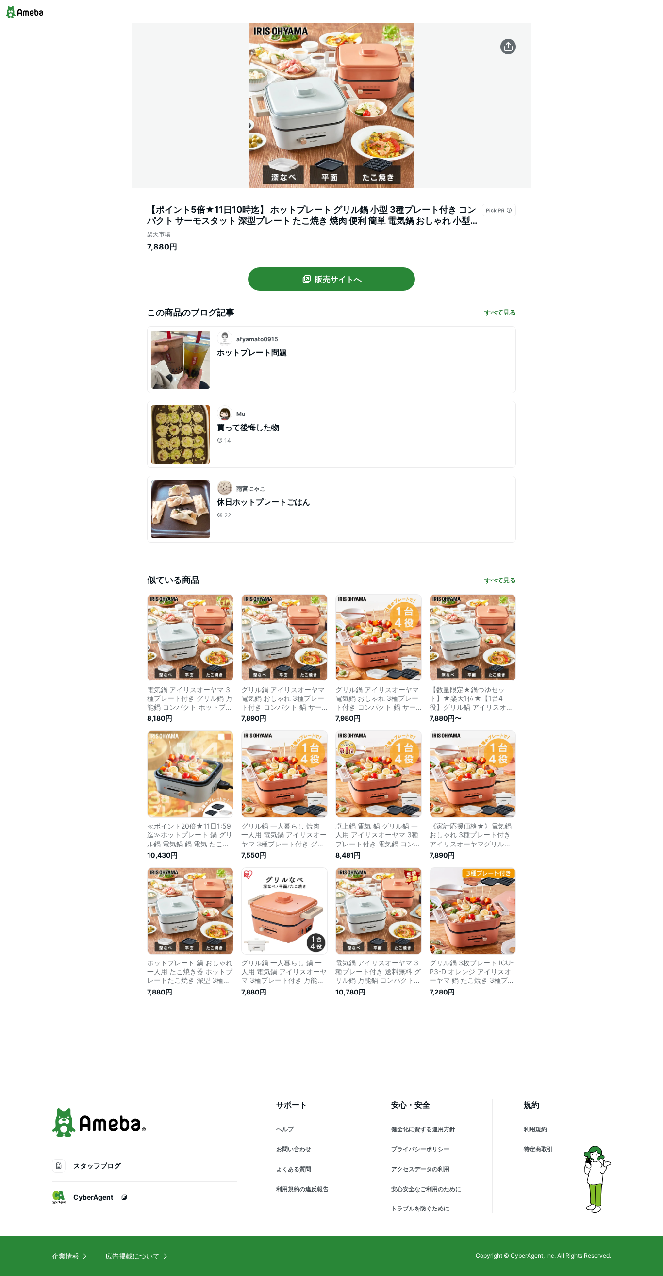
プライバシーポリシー (420, 1149)
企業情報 (65, 1256)
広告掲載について (132, 1256)
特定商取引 (538, 1149)
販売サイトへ (338, 279)
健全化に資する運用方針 (423, 1129)
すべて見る (500, 312)
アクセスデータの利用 (420, 1169)
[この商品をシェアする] (508, 46)
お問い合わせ (293, 1149)
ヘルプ (285, 1129)
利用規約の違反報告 (302, 1189)
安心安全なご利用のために (426, 1189)
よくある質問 (293, 1169)
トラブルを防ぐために (420, 1208)
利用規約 (535, 1129)
